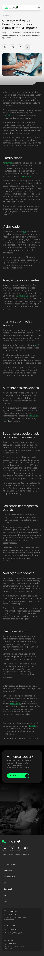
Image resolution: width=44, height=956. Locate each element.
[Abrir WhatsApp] (38, 950)
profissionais (22, 296)
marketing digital (10, 115)
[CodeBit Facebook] (20, 47)
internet (8, 163)
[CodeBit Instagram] (12, 47)
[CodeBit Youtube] (25, 848)
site (24, 232)
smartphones (26, 176)
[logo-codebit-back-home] (14, 7)
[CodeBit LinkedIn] (5, 47)
